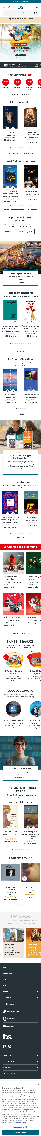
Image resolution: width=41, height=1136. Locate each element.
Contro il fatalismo (31, 192)
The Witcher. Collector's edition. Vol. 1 (30, 133)
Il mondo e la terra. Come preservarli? (10, 327)
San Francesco (10, 832)
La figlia (10, 132)
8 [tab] (28, 849)
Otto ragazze (31, 518)
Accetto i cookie (20, 1133)
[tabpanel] (20, 42)
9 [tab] (28, 205)
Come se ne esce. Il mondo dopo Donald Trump (10, 519)
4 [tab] (17, 205)
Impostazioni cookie (20, 1127)
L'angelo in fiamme (31, 395)
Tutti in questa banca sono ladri (10, 193)
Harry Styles (31, 887)
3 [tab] (15, 205)
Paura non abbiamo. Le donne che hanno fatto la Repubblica (31, 327)
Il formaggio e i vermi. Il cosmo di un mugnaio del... (31, 833)
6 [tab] (21, 205)
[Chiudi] (38, 1084)
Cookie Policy (21, 1122)
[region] (20, 1108)
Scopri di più (9, 587)
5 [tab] (19, 205)
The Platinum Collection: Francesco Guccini (10, 888)
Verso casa (10, 395)
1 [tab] (10, 205)
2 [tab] (12, 205)
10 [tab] (30, 205)
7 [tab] (23, 205)
